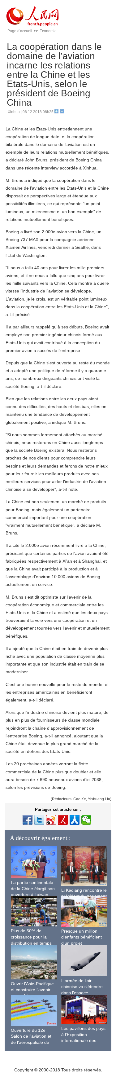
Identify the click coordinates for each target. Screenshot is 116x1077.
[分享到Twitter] (39, 820)
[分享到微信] (86, 820)
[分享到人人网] (74, 820)
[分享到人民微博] (63, 820)
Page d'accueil (19, 31)
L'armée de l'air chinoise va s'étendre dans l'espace (82, 986)
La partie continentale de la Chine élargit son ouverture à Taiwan (33, 888)
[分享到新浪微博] (51, 820)
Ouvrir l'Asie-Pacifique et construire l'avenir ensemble (32, 989)
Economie (48, 31)
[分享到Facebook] (27, 820)
